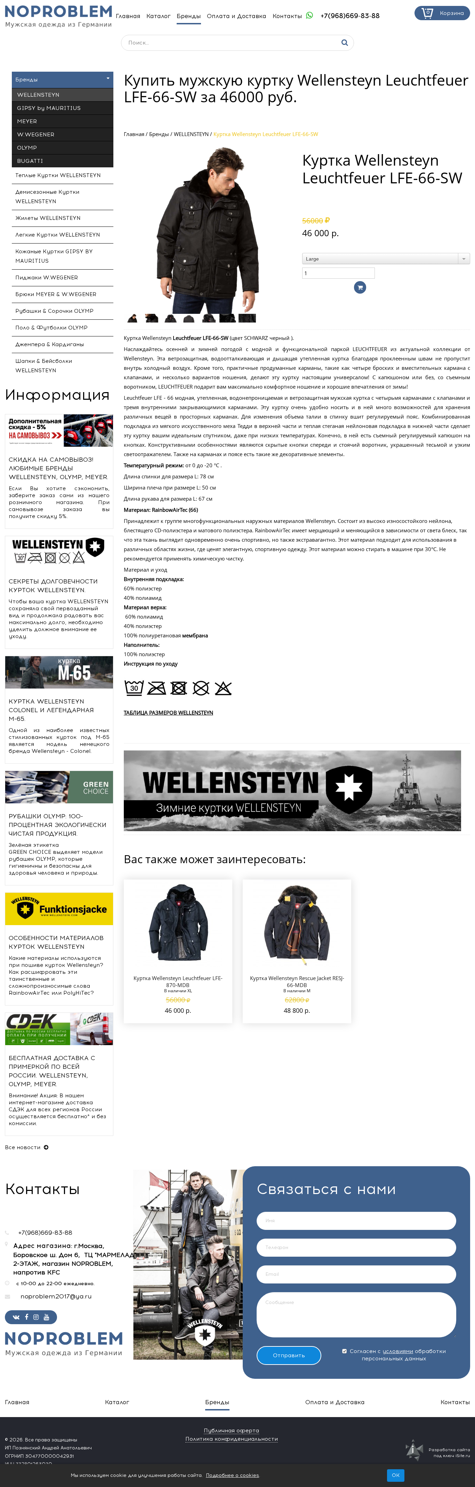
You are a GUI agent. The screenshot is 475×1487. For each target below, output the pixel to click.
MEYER (27, 121)
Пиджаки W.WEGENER (46, 278)
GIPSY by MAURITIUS (49, 108)
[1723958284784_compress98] (152, 318)
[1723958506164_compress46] (171, 318)
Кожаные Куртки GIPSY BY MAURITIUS (54, 256)
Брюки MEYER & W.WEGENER (55, 294)
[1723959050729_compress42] (248, 318)
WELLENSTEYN (191, 133)
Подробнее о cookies (232, 1475)
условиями (398, 1351)
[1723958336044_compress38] (133, 318)
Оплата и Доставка (236, 16)
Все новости (23, 1147)
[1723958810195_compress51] (229, 318)
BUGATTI (30, 161)
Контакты (287, 16)
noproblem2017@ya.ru (56, 1296)
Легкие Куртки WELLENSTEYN (57, 235)
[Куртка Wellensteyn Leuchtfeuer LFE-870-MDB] (178, 923)
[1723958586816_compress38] (209, 318)
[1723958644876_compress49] (190, 318)
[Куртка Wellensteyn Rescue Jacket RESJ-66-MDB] (297, 923)
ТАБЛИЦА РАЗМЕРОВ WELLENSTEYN (168, 712)
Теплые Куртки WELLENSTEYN (58, 175)
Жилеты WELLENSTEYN (48, 218)
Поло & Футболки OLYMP (51, 328)
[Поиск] (344, 43)
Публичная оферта (231, 1431)
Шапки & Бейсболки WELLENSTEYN (43, 366)
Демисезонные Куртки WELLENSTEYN (47, 197)
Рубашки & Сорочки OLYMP (54, 311)
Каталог (158, 16)
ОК (396, 1475)
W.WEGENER (35, 134)
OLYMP (27, 147)
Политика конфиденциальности (231, 1439)
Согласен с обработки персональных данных (397, 1355)
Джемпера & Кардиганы (49, 344)
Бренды (189, 16)
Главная (128, 16)
